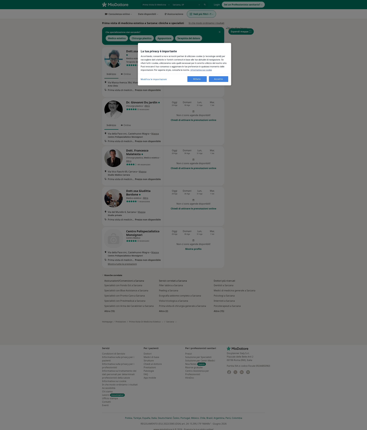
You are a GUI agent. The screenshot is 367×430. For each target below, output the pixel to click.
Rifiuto (197, 79)
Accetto (218, 79)
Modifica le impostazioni (154, 79)
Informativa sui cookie (201, 70)
